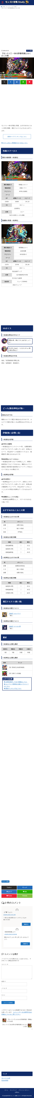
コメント (4, 964)
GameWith (4, 1080)
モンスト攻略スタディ (16, 1095)
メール (4, 988)
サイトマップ (13, 1090)
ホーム (6, 1090)
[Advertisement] (17, 27)
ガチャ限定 (6, 881)
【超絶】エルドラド (14, 613)
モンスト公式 (5, 1078)
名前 (3, 981)
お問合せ (17, 1092)
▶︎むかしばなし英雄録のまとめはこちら (14, 143)
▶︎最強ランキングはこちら (12, 688)
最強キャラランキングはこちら (17, 136)
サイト (3, 995)
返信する (26, 924)
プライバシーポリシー (24, 1090)
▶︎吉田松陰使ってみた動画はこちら (15, 682)
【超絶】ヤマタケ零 (14, 626)
